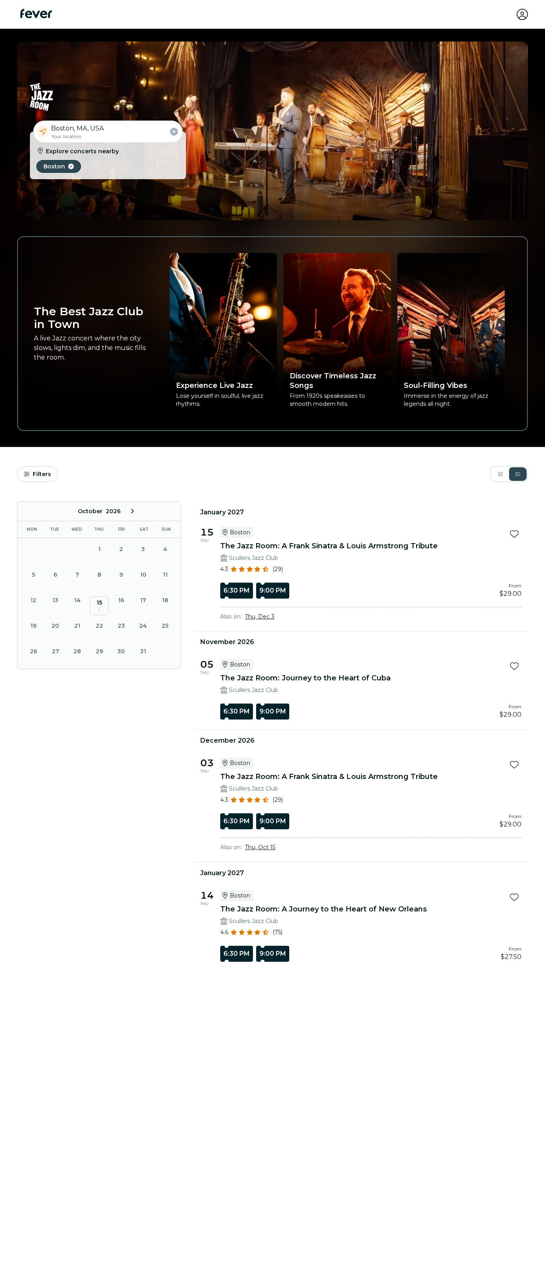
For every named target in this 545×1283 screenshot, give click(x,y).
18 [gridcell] (165, 600)
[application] (99, 585)
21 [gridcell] (77, 625)
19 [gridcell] (33, 625)
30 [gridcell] (121, 651)
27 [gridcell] (55, 651)
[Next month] (132, 511)
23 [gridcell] (121, 625)
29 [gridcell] (99, 651)
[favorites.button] (514, 534)
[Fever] (36, 13)
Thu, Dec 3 (259, 616)
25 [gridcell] (165, 625)
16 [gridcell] (121, 600)
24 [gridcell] (143, 625)
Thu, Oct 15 (260, 847)
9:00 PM (272, 590)
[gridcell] (99, 605)
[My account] (522, 14)
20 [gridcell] (55, 625)
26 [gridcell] (33, 651)
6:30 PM (236, 590)
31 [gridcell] (143, 651)
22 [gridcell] (99, 625)
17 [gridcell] (143, 600)
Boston (54, 166)
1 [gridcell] (165, 651)
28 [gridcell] (77, 651)
